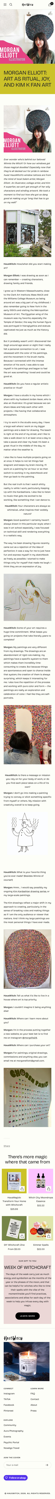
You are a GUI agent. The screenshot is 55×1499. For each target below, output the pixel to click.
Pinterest (8, 1410)
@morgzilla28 (29, 1037)
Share (7, 1146)
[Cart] (49, 4)
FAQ (33, 1393)
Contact (35, 1399)
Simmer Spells (41, 1245)
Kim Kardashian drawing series (29, 891)
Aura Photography (13, 1431)
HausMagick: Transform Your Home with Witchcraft (14, 1201)
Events (7, 1436)
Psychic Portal (11, 1442)
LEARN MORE (27, 1316)
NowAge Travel (11, 1448)
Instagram (9, 1393)
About (34, 1405)
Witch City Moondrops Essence (41, 1199)
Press (34, 1410)
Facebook (9, 1405)
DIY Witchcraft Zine (14, 1245)
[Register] (47, 1465)
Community (10, 1425)
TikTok (7, 1399)
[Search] (10, 4)
